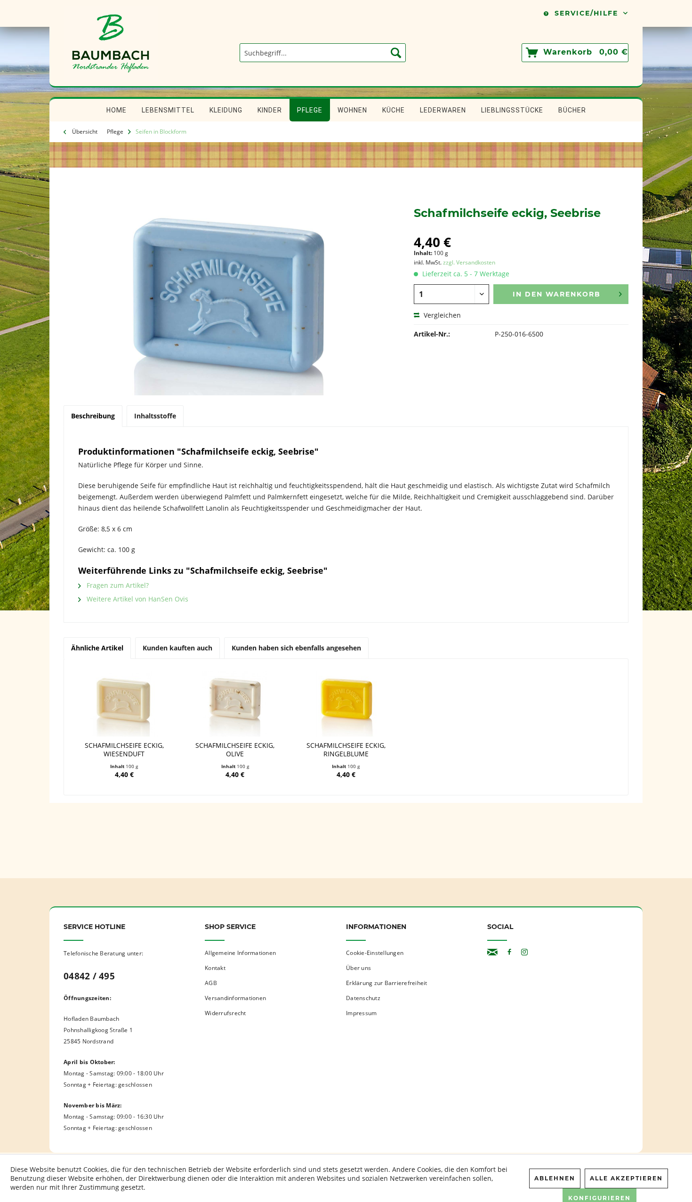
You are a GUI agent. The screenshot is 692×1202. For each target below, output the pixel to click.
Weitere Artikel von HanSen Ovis (136, 598)
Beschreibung (93, 415)
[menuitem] (323, 52)
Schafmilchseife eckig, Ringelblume (346, 749)
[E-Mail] (492, 952)
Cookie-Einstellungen (374, 953)
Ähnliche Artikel (97, 647)
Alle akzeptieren (626, 1178)
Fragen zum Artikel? (117, 585)
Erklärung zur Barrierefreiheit (386, 983)
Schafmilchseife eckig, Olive (234, 749)
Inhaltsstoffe (155, 415)
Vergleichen (441, 315)
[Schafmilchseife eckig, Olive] (235, 704)
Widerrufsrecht (225, 1013)
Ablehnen (554, 1178)
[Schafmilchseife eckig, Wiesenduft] (124, 704)
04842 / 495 (89, 976)
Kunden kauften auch (177, 647)
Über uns (358, 968)
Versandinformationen (235, 998)
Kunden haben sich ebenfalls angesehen (296, 647)
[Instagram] (524, 952)
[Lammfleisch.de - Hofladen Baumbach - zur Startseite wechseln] (111, 81)
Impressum (361, 1013)
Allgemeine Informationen (240, 953)
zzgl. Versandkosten (469, 262)
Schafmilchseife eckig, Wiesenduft (124, 749)
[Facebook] (509, 952)
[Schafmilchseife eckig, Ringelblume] (346, 704)
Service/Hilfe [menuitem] (586, 13)
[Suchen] (396, 52)
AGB (211, 983)
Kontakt (215, 968)
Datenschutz (363, 998)
